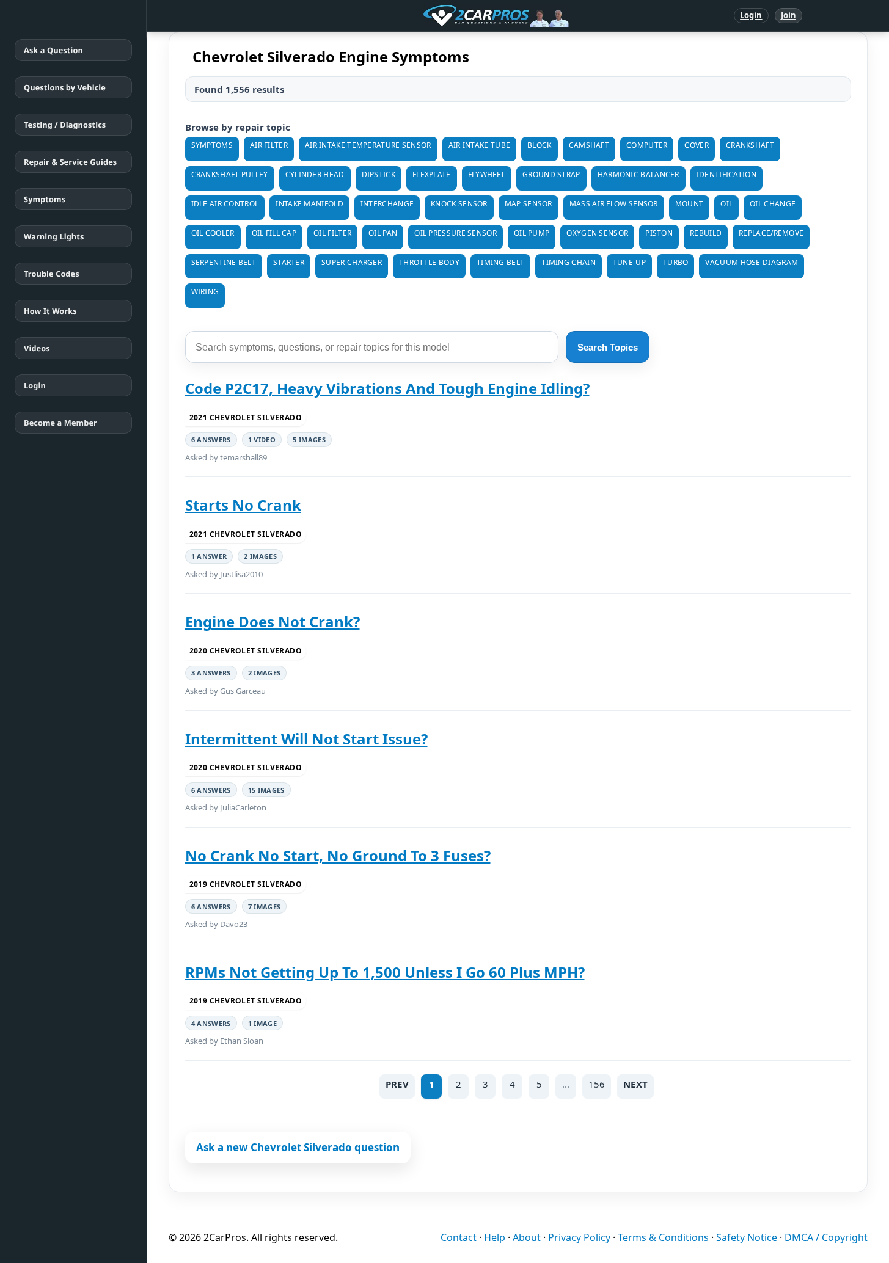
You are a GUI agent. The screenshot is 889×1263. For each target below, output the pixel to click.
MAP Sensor (528, 203)
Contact (459, 1237)
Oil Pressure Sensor (455, 233)
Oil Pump (531, 233)
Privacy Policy (579, 1237)
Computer (646, 145)
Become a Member (60, 422)
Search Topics (607, 347)
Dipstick (378, 174)
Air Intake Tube (479, 145)
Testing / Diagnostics (65, 124)
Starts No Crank (243, 505)
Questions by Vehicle (65, 87)
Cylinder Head (315, 174)
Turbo (676, 262)
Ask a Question (53, 50)
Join (788, 15)
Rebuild (706, 233)
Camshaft (589, 145)
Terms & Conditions (663, 1237)
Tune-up (629, 262)
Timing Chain (568, 262)
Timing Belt (500, 262)
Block (539, 145)
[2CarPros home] (432, 16)
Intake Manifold (309, 203)
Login (751, 15)
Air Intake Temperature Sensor (368, 145)
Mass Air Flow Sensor (613, 203)
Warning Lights (54, 236)
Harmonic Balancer (638, 174)
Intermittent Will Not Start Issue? (306, 739)
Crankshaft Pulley (229, 174)
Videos (37, 348)
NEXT (635, 1084)
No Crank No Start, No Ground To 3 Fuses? (338, 855)
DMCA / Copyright (826, 1237)
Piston (659, 233)
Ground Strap (551, 174)
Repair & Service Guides (70, 161)
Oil (726, 203)
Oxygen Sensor (597, 233)
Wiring (205, 291)
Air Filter (269, 145)
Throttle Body (429, 262)
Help (494, 1237)
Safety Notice (746, 1237)
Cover (696, 145)
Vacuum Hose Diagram (751, 262)
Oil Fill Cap (274, 233)
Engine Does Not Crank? (272, 621)
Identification (726, 174)
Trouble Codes (51, 273)
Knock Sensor (459, 203)
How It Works (50, 310)
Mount (689, 203)
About (527, 1237)
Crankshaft (750, 145)
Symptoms (44, 199)
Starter (288, 262)
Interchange (387, 203)
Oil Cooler (213, 233)
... (565, 1084)
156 (596, 1084)
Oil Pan (382, 233)
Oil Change (773, 203)
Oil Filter (332, 233)
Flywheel (486, 174)
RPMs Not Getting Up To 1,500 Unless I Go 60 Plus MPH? (385, 972)
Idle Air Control (225, 203)
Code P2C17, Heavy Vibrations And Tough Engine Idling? (387, 388)
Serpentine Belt (224, 262)
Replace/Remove (771, 233)
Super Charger (351, 262)
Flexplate (431, 174)
